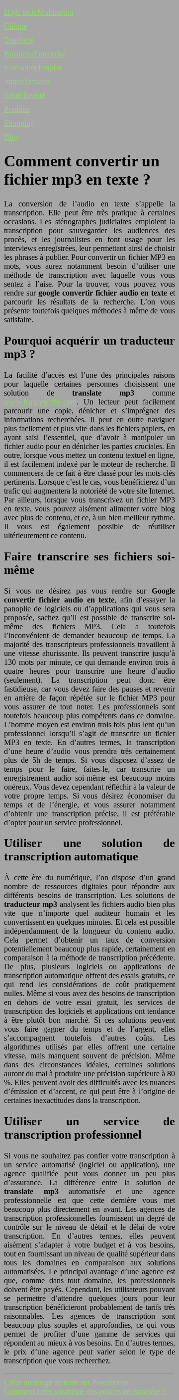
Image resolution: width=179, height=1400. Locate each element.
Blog (11, 137)
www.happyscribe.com (40, 402)
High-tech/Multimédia (38, 12)
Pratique (17, 109)
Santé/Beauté (24, 95)
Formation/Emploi (32, 67)
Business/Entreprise (35, 54)
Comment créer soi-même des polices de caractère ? (85, 1391)
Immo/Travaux (27, 81)
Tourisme (18, 40)
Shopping (19, 123)
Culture (15, 26)
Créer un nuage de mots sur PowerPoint (66, 1382)
